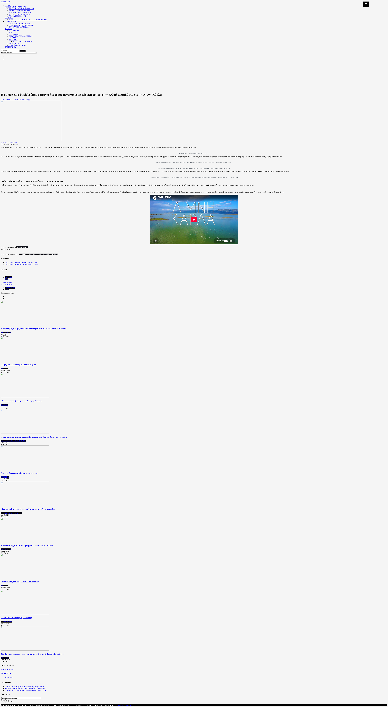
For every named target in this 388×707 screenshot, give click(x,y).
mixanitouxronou (22, 247)
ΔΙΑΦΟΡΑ (8, 29)
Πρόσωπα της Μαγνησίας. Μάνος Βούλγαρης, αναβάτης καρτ (24, 686)
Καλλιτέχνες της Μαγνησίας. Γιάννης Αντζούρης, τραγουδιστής (25, 688)
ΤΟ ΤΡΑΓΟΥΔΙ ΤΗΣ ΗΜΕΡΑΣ (23, 41)
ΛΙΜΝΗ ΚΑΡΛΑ (6, 284)
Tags (6, 279)
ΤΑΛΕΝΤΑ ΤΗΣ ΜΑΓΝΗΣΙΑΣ (19, 10)
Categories (8, 277)
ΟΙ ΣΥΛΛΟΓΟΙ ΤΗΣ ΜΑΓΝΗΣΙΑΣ (20, 36)
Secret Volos (6, 673)
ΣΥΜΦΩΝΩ (118, 705)
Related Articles (10, 288)
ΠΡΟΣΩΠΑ (9, 18)
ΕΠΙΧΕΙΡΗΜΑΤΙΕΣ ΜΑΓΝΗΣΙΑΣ (20, 12)
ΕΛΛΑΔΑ (12, 32)
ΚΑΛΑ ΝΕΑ (13, 40)
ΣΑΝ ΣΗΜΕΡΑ (14, 34)
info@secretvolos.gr (7, 669)
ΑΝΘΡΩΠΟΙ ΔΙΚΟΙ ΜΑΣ (17, 16)
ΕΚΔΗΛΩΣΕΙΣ (14, 43)
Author (7, 289)
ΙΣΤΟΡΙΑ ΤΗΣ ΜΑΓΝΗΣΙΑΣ (18, 27)
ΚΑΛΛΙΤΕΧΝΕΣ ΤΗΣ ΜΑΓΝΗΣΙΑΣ (21, 9)
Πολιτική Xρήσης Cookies (17, 45)
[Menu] (366, 4)
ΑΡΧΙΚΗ (8, 5)
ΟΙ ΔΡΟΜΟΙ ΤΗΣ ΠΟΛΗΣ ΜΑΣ (20, 23)
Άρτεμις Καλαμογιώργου (9, 142)
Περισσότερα (127, 705)
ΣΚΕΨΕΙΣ (12, 38)
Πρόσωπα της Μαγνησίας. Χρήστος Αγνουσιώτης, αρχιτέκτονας (25, 690)
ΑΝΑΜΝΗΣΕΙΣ (14, 30)
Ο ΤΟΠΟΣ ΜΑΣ (10, 21)
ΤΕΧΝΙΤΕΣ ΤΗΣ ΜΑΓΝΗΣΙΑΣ (19, 14)
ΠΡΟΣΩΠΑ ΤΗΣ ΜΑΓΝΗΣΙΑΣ (15, 7)
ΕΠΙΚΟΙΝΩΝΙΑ (10, 47)
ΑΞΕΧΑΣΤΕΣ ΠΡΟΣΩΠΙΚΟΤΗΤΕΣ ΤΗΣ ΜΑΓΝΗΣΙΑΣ (28, 20)
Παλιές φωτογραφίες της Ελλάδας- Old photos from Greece (38, 254)
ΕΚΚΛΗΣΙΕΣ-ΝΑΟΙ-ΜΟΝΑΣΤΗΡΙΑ (21, 25)
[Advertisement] (194, 76)
